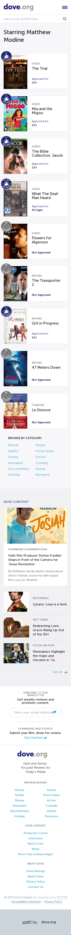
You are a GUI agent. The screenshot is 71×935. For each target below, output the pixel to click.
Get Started (33, 737)
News (35, 848)
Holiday (14, 474)
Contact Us (35, 886)
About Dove (35, 876)
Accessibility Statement (26, 901)
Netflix (13, 451)
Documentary (18, 469)
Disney (13, 457)
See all (58, 672)
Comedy (42, 463)
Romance (43, 474)
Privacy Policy (35, 881)
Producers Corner (35, 833)
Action (41, 457)
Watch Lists (35, 843)
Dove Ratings (35, 871)
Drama (40, 469)
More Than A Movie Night (35, 854)
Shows (40, 445)
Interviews (35, 838)
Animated (15, 463)
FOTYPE (62, 897)
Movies (13, 445)
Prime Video (45, 451)
